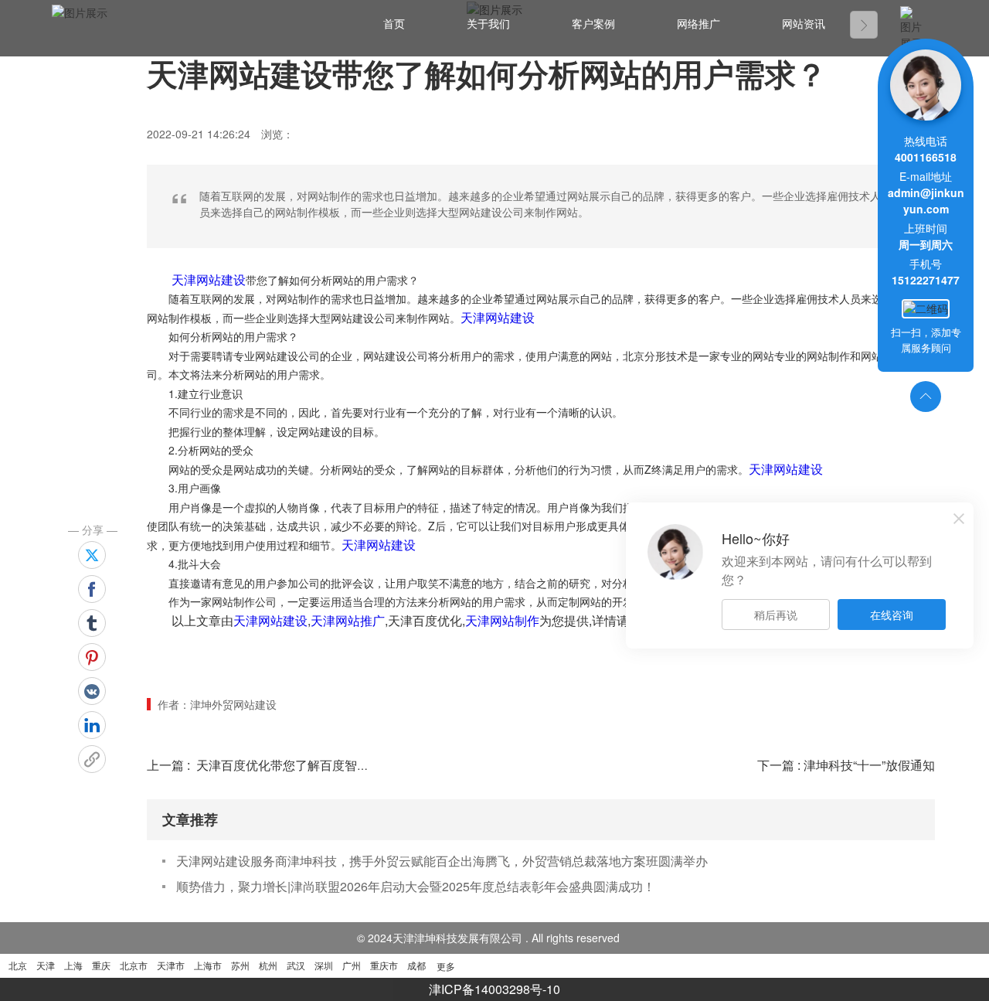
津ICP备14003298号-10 (494, 989)
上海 (73, 965)
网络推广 (698, 24)
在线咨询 (891, 614)
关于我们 (488, 24)
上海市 (208, 965)
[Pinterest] (92, 657)
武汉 (296, 965)
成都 (416, 965)
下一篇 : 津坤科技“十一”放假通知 (846, 765)
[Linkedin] (92, 725)
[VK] (92, 691)
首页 (394, 24)
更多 (446, 965)
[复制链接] (92, 759)
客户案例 (593, 24)
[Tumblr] (92, 623)
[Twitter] (92, 555)
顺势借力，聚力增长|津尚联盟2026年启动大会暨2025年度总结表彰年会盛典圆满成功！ (415, 886)
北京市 (134, 965)
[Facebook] (92, 589)
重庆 (101, 965)
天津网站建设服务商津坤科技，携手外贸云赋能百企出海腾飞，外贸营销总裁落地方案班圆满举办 (442, 861)
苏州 (240, 965)
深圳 (323, 965)
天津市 (171, 965)
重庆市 (384, 965)
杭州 (268, 965)
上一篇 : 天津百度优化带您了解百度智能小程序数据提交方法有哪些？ (338, 765)
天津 (45, 965)
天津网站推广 (348, 620)
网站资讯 (803, 24)
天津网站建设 (209, 279)
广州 (351, 965)
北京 (17, 965)
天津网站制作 (502, 620)
